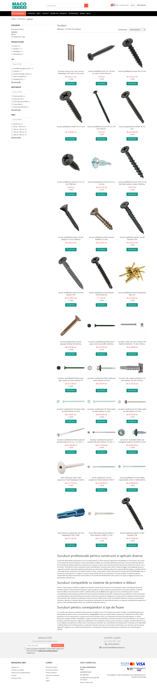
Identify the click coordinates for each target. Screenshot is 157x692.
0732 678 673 (141, 5)
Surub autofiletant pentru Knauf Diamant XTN (132, 238)
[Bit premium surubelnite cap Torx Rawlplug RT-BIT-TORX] (71, 513)
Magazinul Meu (18, 662)
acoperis (16, 71)
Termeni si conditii (17, 670)
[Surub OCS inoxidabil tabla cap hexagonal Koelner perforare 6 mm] (132, 432)
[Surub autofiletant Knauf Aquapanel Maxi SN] (132, 273)
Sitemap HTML (16, 678)
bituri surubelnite (19, 76)
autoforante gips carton (21, 74)
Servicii (82, 13)
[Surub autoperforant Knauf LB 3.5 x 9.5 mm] (101, 162)
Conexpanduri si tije (18, 37)
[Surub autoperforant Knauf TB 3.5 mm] (132, 107)
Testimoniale (73, 13)
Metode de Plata (51, 667)
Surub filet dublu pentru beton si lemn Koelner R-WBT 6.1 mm (101, 534)
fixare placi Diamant (20, 107)
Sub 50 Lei (16, 124)
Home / (14, 19)
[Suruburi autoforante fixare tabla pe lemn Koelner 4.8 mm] (101, 368)
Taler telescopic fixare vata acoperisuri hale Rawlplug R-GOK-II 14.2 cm (70, 479)
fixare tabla (17, 104)
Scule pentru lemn (17, 29)
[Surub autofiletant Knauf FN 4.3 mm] (132, 53)
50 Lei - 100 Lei (18, 126)
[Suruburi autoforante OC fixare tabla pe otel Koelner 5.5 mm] (101, 402)
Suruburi (14, 32)
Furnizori (31, 13)
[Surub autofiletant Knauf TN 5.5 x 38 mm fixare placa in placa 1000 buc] (132, 162)
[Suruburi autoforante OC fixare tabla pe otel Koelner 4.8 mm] (71, 402)
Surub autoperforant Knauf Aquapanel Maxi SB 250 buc (71, 343)
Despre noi (54, 13)
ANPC (48, 681)
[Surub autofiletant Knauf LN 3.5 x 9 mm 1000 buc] (71, 162)
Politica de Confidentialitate (47, 651)
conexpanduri (94, 614)
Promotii (63, 13)
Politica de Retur (51, 673)
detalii (72, 83)
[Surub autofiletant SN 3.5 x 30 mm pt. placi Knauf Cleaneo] (101, 53)
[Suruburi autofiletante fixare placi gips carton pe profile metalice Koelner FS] (101, 325)
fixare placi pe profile (20, 101)
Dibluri (13, 34)
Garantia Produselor (53, 675)
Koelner (16, 49)
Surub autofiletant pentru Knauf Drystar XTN (70, 293)
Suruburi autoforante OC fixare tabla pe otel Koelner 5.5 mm (101, 410)
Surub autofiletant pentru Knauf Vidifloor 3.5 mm (101, 238)
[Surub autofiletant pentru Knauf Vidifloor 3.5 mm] (101, 217)
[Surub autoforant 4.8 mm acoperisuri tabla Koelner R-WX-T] (101, 467)
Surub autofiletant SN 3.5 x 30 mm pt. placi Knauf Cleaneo (101, 72)
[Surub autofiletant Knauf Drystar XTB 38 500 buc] (101, 273)
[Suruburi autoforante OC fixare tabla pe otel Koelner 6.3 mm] (132, 402)
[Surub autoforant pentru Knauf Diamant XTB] (132, 513)
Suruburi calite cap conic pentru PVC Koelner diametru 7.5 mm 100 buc (132, 343)
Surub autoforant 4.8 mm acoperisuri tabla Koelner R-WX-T (101, 479)
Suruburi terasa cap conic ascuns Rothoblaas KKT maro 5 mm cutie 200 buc (71, 72)
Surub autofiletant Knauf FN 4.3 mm (132, 71)
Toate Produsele (17, 13)
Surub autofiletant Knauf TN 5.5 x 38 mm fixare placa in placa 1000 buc (132, 183)
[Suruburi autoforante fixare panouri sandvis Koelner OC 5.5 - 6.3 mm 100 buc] (71, 432)
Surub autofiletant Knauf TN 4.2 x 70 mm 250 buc (101, 127)
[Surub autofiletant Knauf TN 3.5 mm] (71, 107)
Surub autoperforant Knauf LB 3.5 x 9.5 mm (101, 183)
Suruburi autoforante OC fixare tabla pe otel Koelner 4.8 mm (71, 410)
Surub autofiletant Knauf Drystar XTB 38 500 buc (101, 293)
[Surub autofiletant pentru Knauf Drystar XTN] (71, 273)
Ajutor (133, 5)
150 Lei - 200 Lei (18, 132)
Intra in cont (124, 5)
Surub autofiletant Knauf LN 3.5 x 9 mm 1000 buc (70, 183)
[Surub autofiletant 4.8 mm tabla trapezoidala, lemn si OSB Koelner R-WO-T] (132, 467)
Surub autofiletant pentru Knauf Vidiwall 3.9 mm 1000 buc (70, 238)
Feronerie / (22, 19)
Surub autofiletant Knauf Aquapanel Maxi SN (132, 293)
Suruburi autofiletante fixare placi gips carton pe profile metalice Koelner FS (101, 343)
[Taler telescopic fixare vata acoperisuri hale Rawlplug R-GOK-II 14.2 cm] (71, 466)
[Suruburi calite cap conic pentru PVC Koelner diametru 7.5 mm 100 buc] (132, 325)
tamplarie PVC (18, 79)
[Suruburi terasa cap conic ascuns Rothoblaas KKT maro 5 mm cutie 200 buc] (71, 53)
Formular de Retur (52, 670)
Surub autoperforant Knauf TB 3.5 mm (132, 127)
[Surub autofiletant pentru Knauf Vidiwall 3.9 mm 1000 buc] (71, 217)
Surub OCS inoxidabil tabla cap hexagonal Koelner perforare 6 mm (132, 441)
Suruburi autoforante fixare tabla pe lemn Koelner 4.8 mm (101, 379)
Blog (88, 13)
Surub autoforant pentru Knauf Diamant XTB (132, 534)
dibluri (103, 592)
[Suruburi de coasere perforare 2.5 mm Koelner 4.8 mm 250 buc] (132, 368)
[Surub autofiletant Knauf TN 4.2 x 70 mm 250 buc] (101, 107)
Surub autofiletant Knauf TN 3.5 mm (71, 126)
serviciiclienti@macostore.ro (113, 647)
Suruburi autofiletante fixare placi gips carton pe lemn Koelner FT (71, 379)
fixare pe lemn (18, 96)
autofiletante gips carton (21, 68)
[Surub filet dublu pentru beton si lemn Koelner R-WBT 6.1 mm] (101, 513)
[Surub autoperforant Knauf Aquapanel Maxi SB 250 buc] (71, 325)
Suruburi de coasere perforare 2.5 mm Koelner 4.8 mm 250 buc (132, 379)
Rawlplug (16, 51)
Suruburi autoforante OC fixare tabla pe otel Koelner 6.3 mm (132, 410)
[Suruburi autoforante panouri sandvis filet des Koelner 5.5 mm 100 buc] (101, 432)
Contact (45, 13)
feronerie (136, 571)
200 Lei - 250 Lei (18, 135)
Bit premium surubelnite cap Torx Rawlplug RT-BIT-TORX (71, 534)
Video (38, 13)
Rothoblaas (17, 54)
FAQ (47, 678)
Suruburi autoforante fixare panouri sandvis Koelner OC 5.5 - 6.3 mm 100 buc (71, 441)
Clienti (49, 662)
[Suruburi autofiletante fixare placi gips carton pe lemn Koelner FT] (71, 368)
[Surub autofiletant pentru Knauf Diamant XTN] (132, 218)
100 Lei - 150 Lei (18, 129)
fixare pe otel (17, 99)
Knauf (15, 46)
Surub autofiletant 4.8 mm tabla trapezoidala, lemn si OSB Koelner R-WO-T (132, 479)
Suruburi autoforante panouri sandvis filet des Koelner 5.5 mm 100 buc (101, 441)
